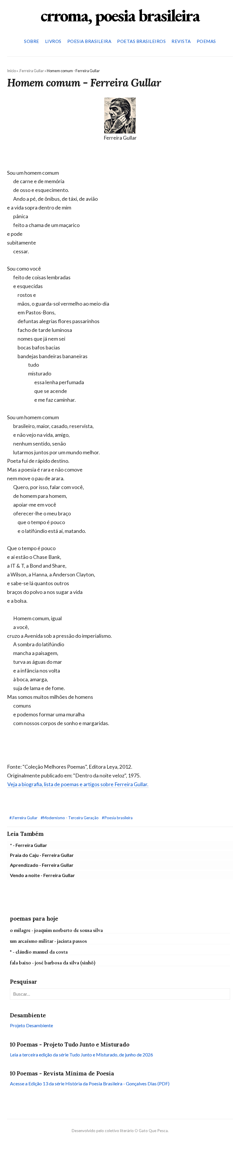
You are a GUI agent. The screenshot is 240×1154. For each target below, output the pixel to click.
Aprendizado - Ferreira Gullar (41, 865)
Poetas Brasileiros (141, 41)
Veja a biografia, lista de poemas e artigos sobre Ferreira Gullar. (77, 784)
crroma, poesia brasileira (120, 15)
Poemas (206, 41)
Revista (181, 41)
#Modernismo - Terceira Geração (70, 817)
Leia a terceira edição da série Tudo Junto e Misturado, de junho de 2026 (81, 1054)
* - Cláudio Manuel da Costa (39, 951)
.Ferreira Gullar (31, 70)
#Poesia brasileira (117, 817)
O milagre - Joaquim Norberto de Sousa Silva (56, 930)
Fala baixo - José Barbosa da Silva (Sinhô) (52, 962)
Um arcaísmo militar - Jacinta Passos (48, 941)
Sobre (31, 41)
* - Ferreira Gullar (28, 845)
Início (11, 70)
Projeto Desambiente (31, 1025)
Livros (53, 41)
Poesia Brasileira (89, 41)
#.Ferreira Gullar (23, 817)
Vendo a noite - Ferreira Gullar (42, 875)
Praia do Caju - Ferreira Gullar (42, 855)
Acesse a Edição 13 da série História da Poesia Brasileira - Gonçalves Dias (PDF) (89, 1083)
